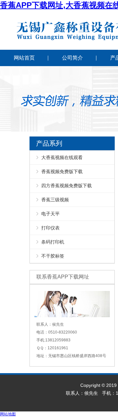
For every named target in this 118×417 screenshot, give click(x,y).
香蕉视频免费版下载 (62, 171)
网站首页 (24, 58)
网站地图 (8, 414)
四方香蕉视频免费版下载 (66, 185)
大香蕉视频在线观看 (62, 157)
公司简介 (72, 58)
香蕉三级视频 (55, 199)
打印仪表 (50, 227)
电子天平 (50, 213)
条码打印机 (52, 242)
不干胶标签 (52, 256)
